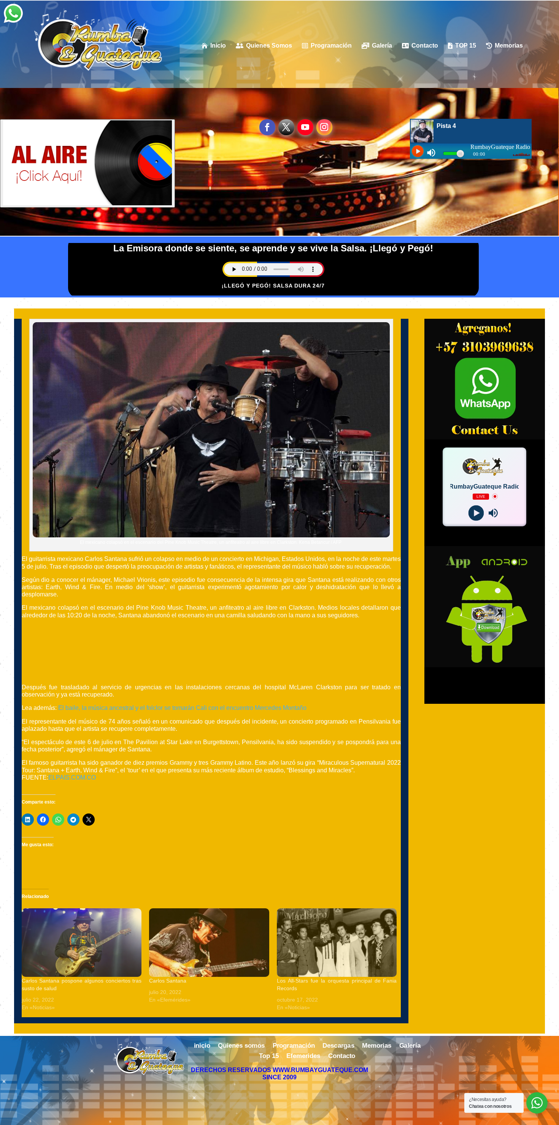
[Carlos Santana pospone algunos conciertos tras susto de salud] (82, 942)
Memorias (376, 1046)
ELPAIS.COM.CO (72, 777)
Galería (410, 1046)
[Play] (476, 513)
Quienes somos (241, 1046)
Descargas (338, 1046)
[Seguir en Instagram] (324, 127)
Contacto (342, 1056)
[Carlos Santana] (209, 942)
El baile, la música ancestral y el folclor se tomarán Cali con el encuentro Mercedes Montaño (182, 708)
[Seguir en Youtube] (305, 127)
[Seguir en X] (286, 127)
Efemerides (303, 1056)
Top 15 (269, 1056)
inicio (202, 1046)
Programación (294, 1046)
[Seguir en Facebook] (267, 127)
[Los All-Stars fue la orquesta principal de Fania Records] (337, 942)
